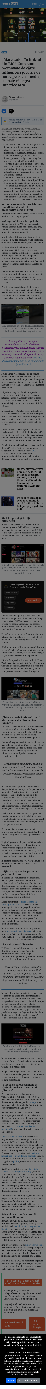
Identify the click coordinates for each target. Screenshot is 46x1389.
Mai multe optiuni (28, 1380)
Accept (11, 1380)
